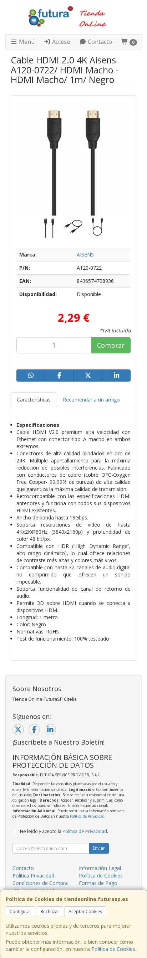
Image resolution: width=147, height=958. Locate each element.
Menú (26, 42)
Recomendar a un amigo (91, 399)
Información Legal (100, 868)
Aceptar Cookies (85, 911)
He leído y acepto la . (64, 831)
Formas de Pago (98, 883)
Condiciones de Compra (40, 883)
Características (34, 399)
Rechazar (50, 911)
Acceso (60, 42)
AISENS (85, 254)
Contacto (99, 42)
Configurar (20, 911)
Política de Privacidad (87, 816)
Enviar (99, 848)
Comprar (111, 345)
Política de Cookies (113, 949)
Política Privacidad (33, 875)
